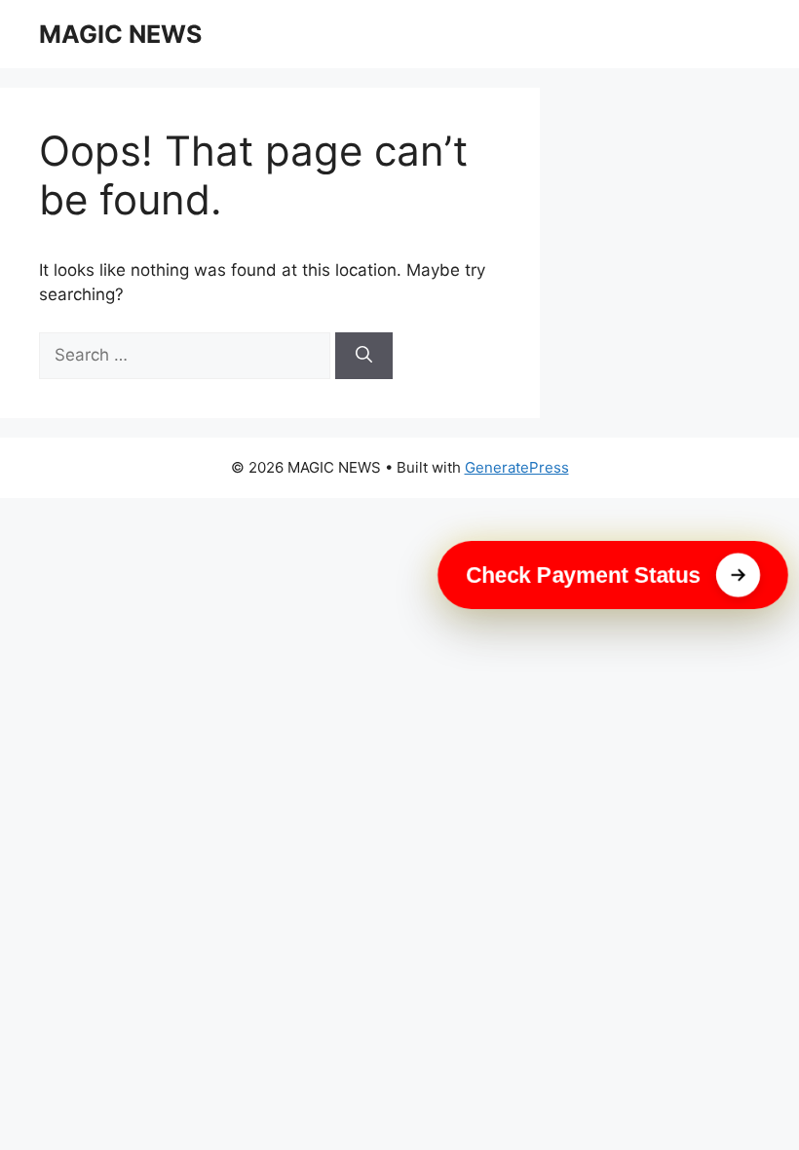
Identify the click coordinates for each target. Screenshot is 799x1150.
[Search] (364, 355)
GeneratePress (517, 467)
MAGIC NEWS (120, 34)
